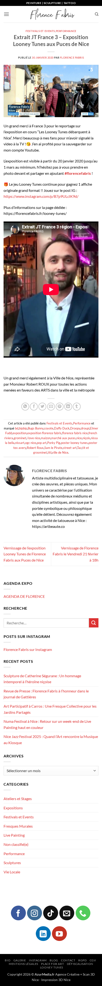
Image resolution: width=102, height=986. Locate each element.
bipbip (23, 428)
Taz (79, 448)
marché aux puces (63, 438)
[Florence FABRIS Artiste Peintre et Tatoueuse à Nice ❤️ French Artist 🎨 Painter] (52, 14)
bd (16, 428)
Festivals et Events (40, 30)
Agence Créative (67, 974)
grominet (20, 438)
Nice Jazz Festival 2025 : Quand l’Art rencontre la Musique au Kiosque (51, 739)
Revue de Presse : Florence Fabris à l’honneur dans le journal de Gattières (46, 694)
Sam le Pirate (53, 448)
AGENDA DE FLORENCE (24, 596)
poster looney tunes (74, 443)
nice (79, 438)
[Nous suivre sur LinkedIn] (43, 933)
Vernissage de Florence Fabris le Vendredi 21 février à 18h (75, 554)
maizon (46, 438)
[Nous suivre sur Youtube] (59, 933)
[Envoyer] (93, 622)
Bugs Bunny (35, 428)
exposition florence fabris (44, 433)
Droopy (75, 428)
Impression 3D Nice (55, 980)
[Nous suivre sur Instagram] (34, 913)
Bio (7, 960)
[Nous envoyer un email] (66, 913)
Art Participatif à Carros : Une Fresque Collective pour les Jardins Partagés (50, 709)
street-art (70, 448)
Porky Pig (53, 443)
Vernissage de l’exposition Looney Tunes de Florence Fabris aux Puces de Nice (25, 554)
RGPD (82, 960)
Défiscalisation (80, 964)
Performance (66, 30)
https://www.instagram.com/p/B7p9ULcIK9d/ (41, 196)
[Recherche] (96, 14)
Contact (68, 960)
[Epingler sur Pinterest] (60, 406)
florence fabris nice (75, 433)
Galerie (20, 960)
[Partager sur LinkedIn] (68, 406)
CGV (93, 960)
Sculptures (12, 862)
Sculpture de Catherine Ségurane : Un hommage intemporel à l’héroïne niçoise (42, 678)
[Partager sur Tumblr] (77, 406)
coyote (48, 428)
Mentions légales (23, 964)
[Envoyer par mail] (51, 406)
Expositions (13, 808)
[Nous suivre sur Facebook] (18, 913)
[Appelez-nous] (83, 913)
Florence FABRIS (72, 57)
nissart (19, 443)
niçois (86, 438)
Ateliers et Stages (18, 798)
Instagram (38, 960)
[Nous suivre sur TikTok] (50, 913)
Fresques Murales (18, 826)
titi (49, 452)
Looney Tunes (51, 967)
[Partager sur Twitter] (42, 406)
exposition (20, 433)
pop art (41, 443)
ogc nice (30, 443)
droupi (85, 428)
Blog (54, 960)
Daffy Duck (62, 428)
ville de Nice (60, 452)
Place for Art (52, 964)
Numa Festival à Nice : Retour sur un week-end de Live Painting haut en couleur (47, 724)
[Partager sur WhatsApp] (25, 406)
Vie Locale (12, 872)
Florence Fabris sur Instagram (28, 649)
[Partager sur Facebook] (34, 406)
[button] (6, 14)
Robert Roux (35, 448)
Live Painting (14, 835)
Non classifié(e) (16, 844)
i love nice (33, 438)
